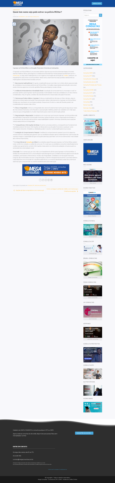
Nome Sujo (86, 105)
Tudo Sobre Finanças (90, 111)
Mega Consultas (34, 16)
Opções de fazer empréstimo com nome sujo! (29, 190)
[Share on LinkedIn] (51, 180)
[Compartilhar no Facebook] (40, 180)
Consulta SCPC (88, 93)
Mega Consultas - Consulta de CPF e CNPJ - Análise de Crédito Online (57, 479)
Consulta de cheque (89, 79)
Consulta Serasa (88, 96)
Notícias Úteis (87, 108)
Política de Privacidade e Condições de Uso (57, 469)
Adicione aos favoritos (40, 185)
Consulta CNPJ (88, 73)
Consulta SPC (87, 99)
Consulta (29, 142)
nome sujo (16, 75)
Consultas (86, 102)
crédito (66, 75)
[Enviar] (100, 15)
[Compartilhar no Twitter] (43, 180)
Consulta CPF (16, 9)
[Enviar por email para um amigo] (46, 180)
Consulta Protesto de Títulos (92, 85)
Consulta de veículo (89, 82)
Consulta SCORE (88, 90)
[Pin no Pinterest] (48, 180)
